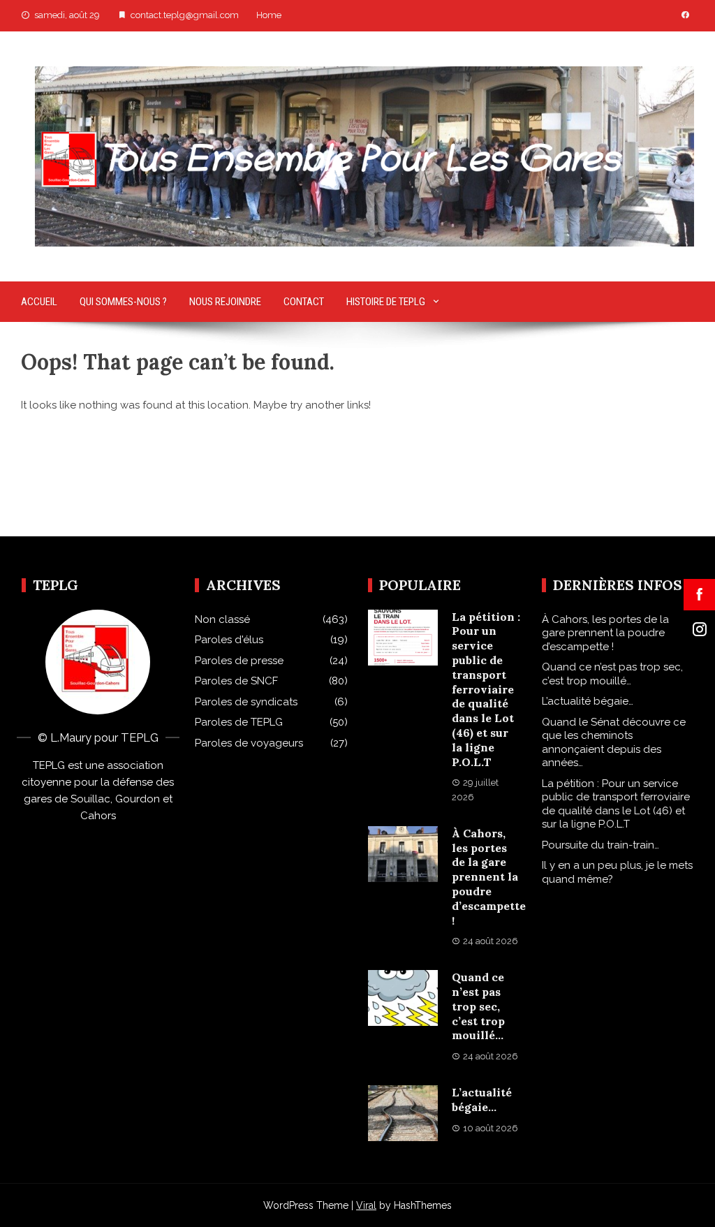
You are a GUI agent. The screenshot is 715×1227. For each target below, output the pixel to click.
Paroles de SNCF (236, 681)
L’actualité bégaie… (482, 1099)
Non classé (222, 619)
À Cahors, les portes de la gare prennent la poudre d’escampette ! (489, 876)
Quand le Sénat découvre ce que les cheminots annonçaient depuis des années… (614, 743)
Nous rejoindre (225, 301)
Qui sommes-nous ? (123, 301)
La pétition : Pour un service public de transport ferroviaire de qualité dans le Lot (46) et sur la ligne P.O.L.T (486, 689)
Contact (303, 301)
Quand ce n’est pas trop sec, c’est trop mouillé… (478, 1006)
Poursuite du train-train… (600, 845)
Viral (366, 1205)
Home (268, 15)
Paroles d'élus (229, 639)
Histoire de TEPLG (385, 301)
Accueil (39, 301)
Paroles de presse (239, 660)
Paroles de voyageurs (249, 743)
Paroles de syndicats (246, 702)
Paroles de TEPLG (239, 722)
